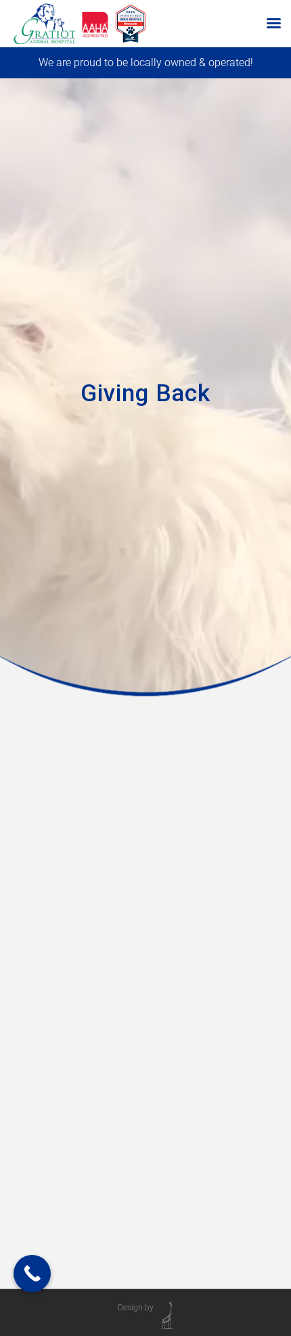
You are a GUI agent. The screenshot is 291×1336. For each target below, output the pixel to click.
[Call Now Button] (32, 1273)
